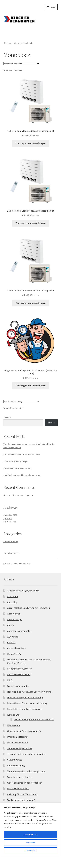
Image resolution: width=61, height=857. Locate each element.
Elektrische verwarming (19, 674)
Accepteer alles (31, 834)
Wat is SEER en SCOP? (18, 788)
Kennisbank (13, 714)
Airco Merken (13, 613)
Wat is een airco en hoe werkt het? (24, 782)
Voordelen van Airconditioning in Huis (26, 771)
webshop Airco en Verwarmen (22, 794)
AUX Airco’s (12, 636)
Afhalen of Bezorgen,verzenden (23, 590)
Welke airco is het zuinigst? (21, 799)
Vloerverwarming (16, 765)
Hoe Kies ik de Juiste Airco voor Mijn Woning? (29, 691)
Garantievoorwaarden (18, 685)
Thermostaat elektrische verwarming (26, 753)
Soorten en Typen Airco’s (19, 748)
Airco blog (12, 602)
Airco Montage (14, 619)
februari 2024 (9, 521)
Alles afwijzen (30, 850)
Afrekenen (12, 596)
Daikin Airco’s (14, 653)
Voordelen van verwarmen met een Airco (21, 454)
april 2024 (7, 518)
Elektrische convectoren (19, 668)
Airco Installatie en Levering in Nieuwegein (28, 607)
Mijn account (13, 725)
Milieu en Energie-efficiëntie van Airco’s (34, 719)
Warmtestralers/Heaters (20, 777)
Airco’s (10, 625)
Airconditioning (10, 541)
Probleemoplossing (17, 736)
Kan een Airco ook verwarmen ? (17, 468)
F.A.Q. (10, 680)
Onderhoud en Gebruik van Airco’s (24, 731)
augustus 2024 (10, 515)
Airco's (17, 43)
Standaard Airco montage (15, 461)
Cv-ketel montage (16, 648)
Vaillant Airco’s (14, 759)
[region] (30, 830)
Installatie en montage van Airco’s (24, 708)
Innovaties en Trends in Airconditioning (27, 703)
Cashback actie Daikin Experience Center (22, 475)
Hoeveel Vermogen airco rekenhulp (25, 697)
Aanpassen (30, 842)
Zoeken (7, 417)
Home (9, 43)
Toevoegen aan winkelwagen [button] (30, 143)
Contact (11, 642)
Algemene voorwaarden (19, 630)
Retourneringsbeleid (17, 742)
